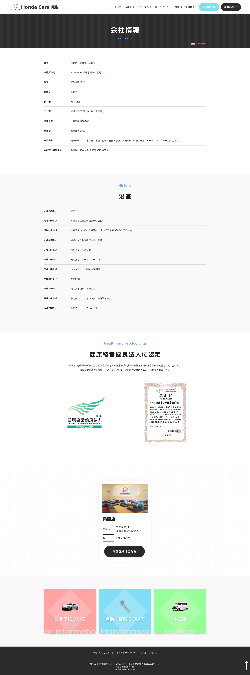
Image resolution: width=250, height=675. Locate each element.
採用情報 (190, 7)
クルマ (117, 7)
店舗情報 (129, 7)
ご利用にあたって (148, 652)
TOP (193, 43)
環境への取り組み (101, 652)
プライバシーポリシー (125, 652)
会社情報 (177, 7)
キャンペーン (162, 7)
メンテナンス (144, 7)
